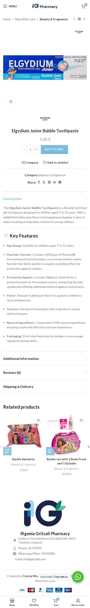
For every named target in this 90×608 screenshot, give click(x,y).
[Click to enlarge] (11, 101)
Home (7, 19)
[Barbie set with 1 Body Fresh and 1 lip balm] (66, 435)
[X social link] (44, 182)
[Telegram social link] (60, 182)
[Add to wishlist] (38, 420)
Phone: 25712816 (30, 548)
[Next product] (84, 19)
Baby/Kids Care (25, 19)
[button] (7, 451)
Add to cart (54, 149)
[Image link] (45, 513)
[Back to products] (79, 19)
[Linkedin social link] (54, 182)
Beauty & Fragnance (54, 19)
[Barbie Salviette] (23, 435)
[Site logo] (45, 6)
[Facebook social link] (38, 182)
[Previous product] (74, 19)
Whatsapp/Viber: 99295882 (36, 553)
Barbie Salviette (23, 459)
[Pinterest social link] (49, 182)
